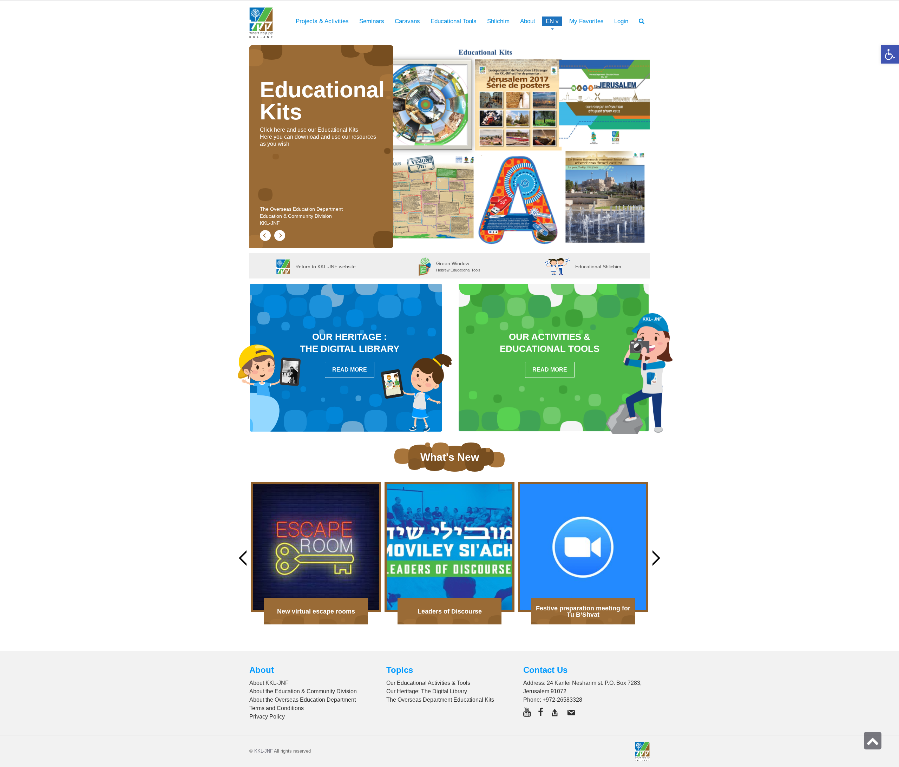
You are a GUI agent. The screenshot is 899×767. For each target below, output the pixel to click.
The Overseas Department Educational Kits (440, 700)
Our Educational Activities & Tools (428, 683)
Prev (243, 558)
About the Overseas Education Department (302, 700)
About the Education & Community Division (303, 691)
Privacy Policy (267, 717)
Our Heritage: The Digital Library (426, 691)
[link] (586, 21)
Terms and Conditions (276, 708)
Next (656, 558)
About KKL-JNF (269, 683)
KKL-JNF (263, 751)
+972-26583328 (562, 700)
